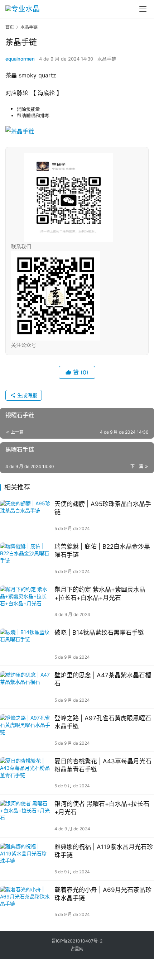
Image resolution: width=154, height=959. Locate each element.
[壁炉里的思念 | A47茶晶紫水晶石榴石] (25, 687)
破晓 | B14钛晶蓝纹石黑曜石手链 (99, 632)
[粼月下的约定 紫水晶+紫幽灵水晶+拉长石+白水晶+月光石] (25, 601)
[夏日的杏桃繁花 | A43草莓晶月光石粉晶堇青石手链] (25, 773)
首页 (9, 27)
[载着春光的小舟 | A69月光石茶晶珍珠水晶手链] (25, 902)
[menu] (142, 9)
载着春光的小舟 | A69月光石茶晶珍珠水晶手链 (102, 894)
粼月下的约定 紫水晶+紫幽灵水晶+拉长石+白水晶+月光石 (99, 593)
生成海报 (26, 395)
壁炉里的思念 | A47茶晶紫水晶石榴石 (102, 679)
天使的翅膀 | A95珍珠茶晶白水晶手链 (102, 508)
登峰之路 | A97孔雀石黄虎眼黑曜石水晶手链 (102, 722)
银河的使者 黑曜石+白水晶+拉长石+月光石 (101, 808)
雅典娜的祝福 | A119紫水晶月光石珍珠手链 (103, 851)
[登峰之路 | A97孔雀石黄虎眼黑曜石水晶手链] (25, 730)
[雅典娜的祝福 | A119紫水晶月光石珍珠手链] (25, 859)
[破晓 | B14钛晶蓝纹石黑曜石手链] (25, 644)
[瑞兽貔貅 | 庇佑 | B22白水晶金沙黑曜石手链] (25, 558)
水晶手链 (106, 59)
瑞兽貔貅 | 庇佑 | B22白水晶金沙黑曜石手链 (102, 550)
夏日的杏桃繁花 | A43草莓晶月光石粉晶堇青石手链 (102, 765)
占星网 (77, 948)
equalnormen (20, 59)
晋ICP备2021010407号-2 (77, 941)
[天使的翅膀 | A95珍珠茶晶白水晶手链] (25, 516)
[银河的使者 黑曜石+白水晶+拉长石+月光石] (25, 816)
